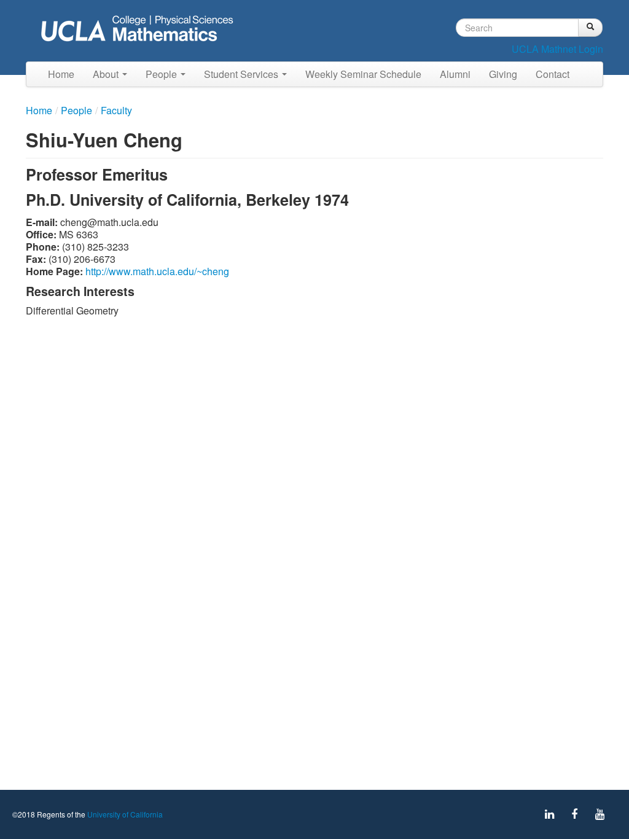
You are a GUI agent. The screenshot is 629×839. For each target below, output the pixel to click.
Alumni (455, 74)
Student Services (242, 74)
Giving (503, 74)
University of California (125, 814)
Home (61, 74)
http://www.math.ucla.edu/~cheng (157, 271)
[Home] (141, 30)
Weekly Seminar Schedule (363, 74)
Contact (552, 74)
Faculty (116, 110)
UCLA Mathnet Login (557, 49)
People (162, 74)
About (107, 74)
